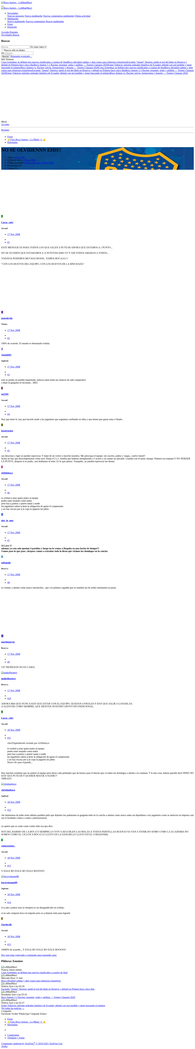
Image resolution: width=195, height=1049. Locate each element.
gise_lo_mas (7, 520)
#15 (9, 944)
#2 (8, 338)
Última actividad (82, 16)
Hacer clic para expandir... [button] (19, 762)
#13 (9, 865)
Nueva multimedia (33, 16)
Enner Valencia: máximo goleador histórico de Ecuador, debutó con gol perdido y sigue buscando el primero (58, 73)
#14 (9, 902)
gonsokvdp (6, 318)
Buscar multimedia (55, 21)
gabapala (6, 562)
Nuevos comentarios (35, 21)
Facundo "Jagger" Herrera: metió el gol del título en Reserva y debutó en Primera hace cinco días (78, 70)
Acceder (5, 124)
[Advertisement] (97, 97)
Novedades (12, 13)
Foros (10, 24)
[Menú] (2, 6)
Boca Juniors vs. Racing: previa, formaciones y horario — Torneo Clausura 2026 (60, 67)
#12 (9, 810)
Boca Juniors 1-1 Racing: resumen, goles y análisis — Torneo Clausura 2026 (71, 65)
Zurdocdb (6, 924)
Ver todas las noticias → (12, 1008)
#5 (8, 450)
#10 (9, 698)
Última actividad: (39, 162)
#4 (8, 414)
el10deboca (7, 473)
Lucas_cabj (19, 157)
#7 (8, 540)
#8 (8, 582)
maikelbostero (8, 678)
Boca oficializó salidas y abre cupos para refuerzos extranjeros (97, 62)
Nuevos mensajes (15, 16)
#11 (9, 738)
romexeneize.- (8, 846)
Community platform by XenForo (32, 1043)
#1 (8, 242)
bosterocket (7, 430)
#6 (8, 492)
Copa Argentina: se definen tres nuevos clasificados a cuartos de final (34, 62)
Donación (12, 27)
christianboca (8, 790)
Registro (5, 130)
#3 (8, 374)
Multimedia (12, 18)
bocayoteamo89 (9, 882)
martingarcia (8, 642)
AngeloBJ (6, 355)
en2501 (5, 394)
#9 (8, 662)
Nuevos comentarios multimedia (58, 16)
